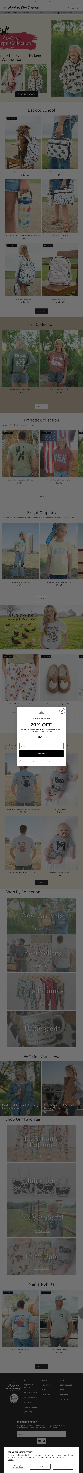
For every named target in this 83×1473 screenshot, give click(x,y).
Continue (41, 753)
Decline (63, 1467)
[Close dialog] (62, 711)
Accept (40, 1467)
